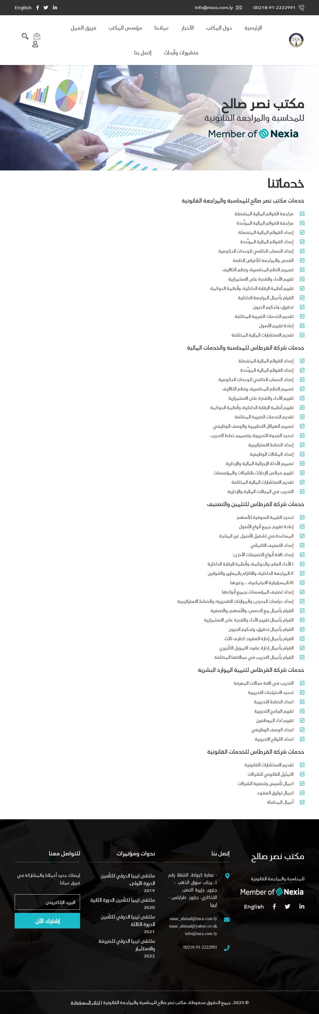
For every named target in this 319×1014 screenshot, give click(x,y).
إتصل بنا (142, 52)
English (23, 7)
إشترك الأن (47, 920)
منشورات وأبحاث (181, 52)
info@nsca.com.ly (214, 7)
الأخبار (187, 27)
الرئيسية (253, 27)
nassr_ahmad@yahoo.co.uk (193, 926)
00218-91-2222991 (274, 7)
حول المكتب (219, 27)
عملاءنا (162, 27)
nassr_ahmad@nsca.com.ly (193, 918)
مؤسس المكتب (125, 27)
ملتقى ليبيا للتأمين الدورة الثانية (122, 900)
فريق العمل (83, 27)
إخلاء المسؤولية (85, 1002)
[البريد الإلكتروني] (37, 35)
